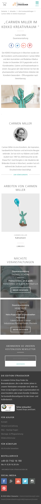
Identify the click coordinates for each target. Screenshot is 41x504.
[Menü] (13, 405)
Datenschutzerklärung (27, 496)
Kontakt (4, 422)
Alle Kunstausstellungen (26, 11)
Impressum (27, 499)
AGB (21, 499)
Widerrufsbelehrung (13, 499)
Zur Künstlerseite (21, 175)
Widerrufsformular (8, 438)
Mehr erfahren (20, 290)
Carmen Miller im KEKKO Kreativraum (13, 14)
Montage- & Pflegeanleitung (12, 434)
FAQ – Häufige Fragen (9, 430)
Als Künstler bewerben (10, 448)
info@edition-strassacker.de (14, 469)
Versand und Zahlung (9, 426)
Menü (37, 6)
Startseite (4, 11)
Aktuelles (13, 11)
